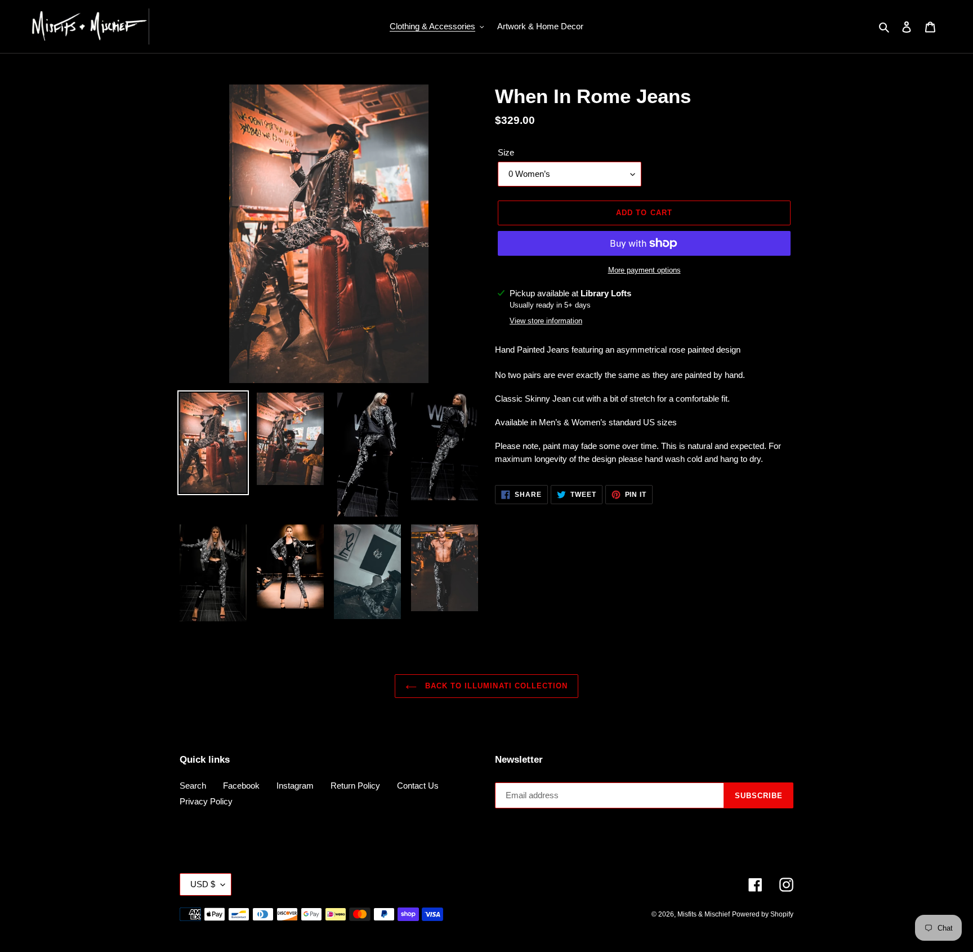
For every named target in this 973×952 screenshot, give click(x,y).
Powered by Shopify (762, 914)
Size (506, 152)
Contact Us (418, 785)
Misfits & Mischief (703, 914)
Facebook (241, 785)
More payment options (644, 270)
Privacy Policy (206, 801)
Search (193, 785)
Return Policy (355, 785)
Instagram (295, 785)
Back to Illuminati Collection (495, 686)
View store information (546, 321)
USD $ (202, 884)
